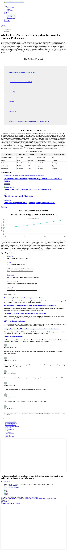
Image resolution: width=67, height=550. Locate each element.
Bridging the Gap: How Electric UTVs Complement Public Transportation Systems (31, 329)
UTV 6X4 (10, 10)
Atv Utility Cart (9, 432)
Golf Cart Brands (9, 433)
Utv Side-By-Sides (51, 498)
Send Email (4, 501)
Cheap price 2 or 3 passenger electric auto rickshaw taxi (27, 189)
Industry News (11, 15)
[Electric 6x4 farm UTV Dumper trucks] (10, 256)
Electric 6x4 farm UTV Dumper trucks (17, 258)
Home (5, 4)
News (5, 13)
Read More (7, 184)
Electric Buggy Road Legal (12, 426)
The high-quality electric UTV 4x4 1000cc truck (20, 271)
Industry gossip (11, 18)
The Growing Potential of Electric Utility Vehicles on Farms (23, 298)
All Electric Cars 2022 (11, 423)
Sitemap (28, 497)
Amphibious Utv (9, 429)
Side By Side (4, 498)
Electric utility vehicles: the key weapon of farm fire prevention (25, 313)
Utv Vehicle (8, 428)
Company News (11, 16)
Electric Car (21, 498)
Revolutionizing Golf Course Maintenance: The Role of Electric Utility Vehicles (30, 305)
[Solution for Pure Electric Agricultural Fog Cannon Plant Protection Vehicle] (24, 175)
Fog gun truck (10, 7)
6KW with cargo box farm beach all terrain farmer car (22, 290)
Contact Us (7, 21)
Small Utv (7, 435)
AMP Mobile (34, 497)
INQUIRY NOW (5, 481)
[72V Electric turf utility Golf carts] (6, 193)
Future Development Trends (13, 336)
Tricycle (9, 9)
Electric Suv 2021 (9, 436)
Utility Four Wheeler (10, 425)
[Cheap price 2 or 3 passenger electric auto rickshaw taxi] (9, 187)
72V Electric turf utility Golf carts (18, 196)
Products (6, 6)
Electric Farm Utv (29, 498)
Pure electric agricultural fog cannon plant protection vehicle (29, 203)
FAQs (5, 19)
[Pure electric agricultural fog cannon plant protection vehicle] (7, 200)
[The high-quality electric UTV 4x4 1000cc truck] (20, 268)
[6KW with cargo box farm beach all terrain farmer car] (10, 288)
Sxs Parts (7, 430)
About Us (6, 12)
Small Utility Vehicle (10, 422)
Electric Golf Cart (12, 498)
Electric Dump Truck (39, 498)
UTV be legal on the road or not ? (15, 321)
